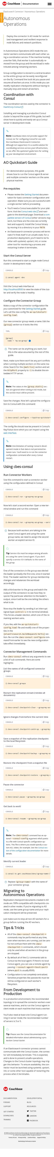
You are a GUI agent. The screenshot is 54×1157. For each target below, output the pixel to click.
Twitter (33, 1111)
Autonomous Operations (35, 11)
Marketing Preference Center (27, 1141)
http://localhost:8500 (13, 289)
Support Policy (41, 1137)
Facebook (34, 1120)
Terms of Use (12, 1137)
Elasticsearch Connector (13, 11)
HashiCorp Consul (12, 107)
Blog (29, 1102)
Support (7, 1106)
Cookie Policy (32, 1137)
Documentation (10, 1098)
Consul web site (28, 211)
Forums (7, 1102)
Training (7, 1119)
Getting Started (31, 194)
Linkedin (33, 1116)
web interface (10, 433)
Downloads (9, 1115)
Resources (31, 1106)
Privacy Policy (22, 1137)
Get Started (9, 1111)
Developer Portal (34, 1098)
